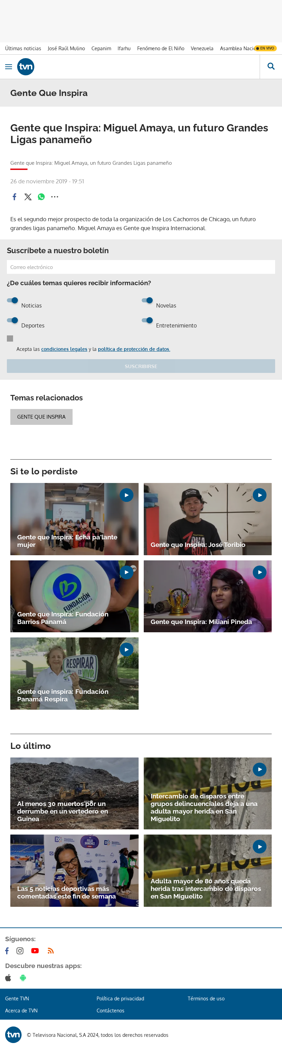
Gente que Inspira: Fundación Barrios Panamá (62, 617)
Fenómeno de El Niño (160, 48)
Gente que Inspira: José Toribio (198, 544)
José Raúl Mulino (66, 48)
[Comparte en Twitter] (28, 197)
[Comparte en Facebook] (14, 197)
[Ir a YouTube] (36, 951)
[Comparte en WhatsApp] (41, 197)
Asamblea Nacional (241, 48)
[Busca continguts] (271, 67)
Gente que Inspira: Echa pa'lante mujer (67, 540)
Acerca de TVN (21, 1010)
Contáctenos (110, 1010)
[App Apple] (9, 978)
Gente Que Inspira (41, 416)
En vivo (267, 48)
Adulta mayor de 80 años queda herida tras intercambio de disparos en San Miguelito (206, 888)
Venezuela (202, 48)
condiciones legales (64, 349)
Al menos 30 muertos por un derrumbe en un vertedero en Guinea (62, 811)
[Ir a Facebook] (8, 951)
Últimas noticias (23, 48)
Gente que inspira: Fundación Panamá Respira (62, 695)
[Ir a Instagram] (21, 951)
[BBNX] (13, 1035)
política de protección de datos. (134, 349)
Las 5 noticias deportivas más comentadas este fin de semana (66, 892)
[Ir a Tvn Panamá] (138, 66)
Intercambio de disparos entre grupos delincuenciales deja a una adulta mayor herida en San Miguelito (204, 807)
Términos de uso (206, 998)
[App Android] (24, 978)
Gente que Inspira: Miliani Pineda (201, 621)
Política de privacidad (120, 998)
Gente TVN (17, 998)
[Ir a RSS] (52, 951)
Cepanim (101, 48)
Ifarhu (124, 48)
